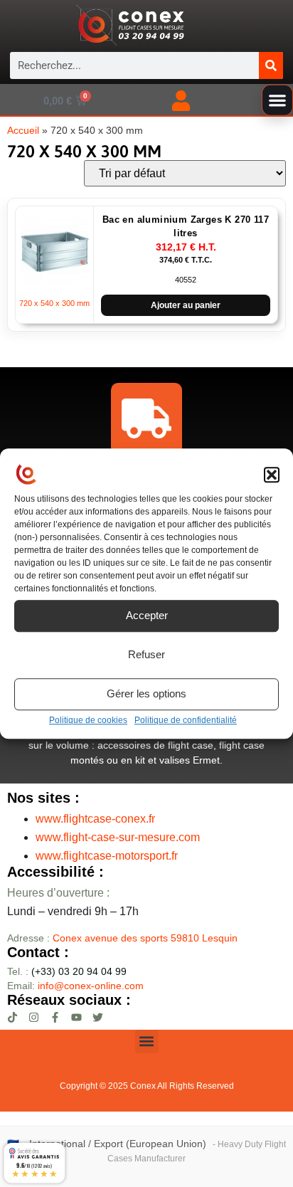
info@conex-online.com (91, 985)
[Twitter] (97, 1017)
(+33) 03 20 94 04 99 (67, 971)
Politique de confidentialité (185, 720)
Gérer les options (146, 693)
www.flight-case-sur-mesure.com (118, 837)
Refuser (146, 654)
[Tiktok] (12, 1017)
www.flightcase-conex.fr (95, 819)
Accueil (23, 130)
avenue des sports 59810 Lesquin (145, 938)
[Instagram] (33, 1017)
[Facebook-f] (55, 1017)
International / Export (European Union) (117, 1144)
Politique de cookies (88, 720)
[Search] (271, 65)
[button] (272, 475)
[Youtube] (76, 1017)
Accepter (147, 615)
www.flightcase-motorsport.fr (107, 856)
